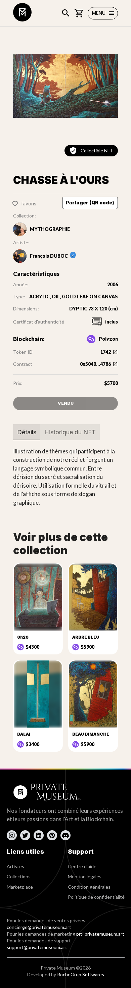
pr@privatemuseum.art (100, 934)
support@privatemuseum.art (37, 947)
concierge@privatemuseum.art (39, 927)
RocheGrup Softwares (80, 974)
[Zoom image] (65, 86)
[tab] (26, 432)
